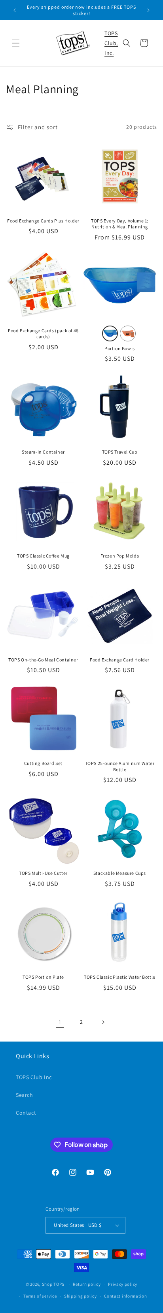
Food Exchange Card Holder (120, 660)
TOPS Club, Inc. (111, 43)
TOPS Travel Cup (120, 452)
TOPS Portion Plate (43, 977)
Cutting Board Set (43, 763)
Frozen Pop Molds (119, 556)
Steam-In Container (43, 452)
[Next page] (103, 1022)
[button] (16, 43)
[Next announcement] (148, 10)
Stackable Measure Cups (119, 873)
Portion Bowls (119, 348)
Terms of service (40, 1296)
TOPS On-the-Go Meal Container (43, 660)
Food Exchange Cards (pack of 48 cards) (43, 334)
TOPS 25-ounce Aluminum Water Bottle (120, 766)
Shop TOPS (53, 1284)
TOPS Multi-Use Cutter (43, 873)
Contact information (125, 1296)
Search (24, 1094)
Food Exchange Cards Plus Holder (43, 221)
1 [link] (60, 1022)
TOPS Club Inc (34, 1077)
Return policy (86, 1284)
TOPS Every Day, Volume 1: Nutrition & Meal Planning (119, 224)
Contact (26, 1112)
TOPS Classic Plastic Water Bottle (119, 977)
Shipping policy (80, 1296)
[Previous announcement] (14, 10)
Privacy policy (122, 1284)
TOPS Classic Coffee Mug (43, 556)
